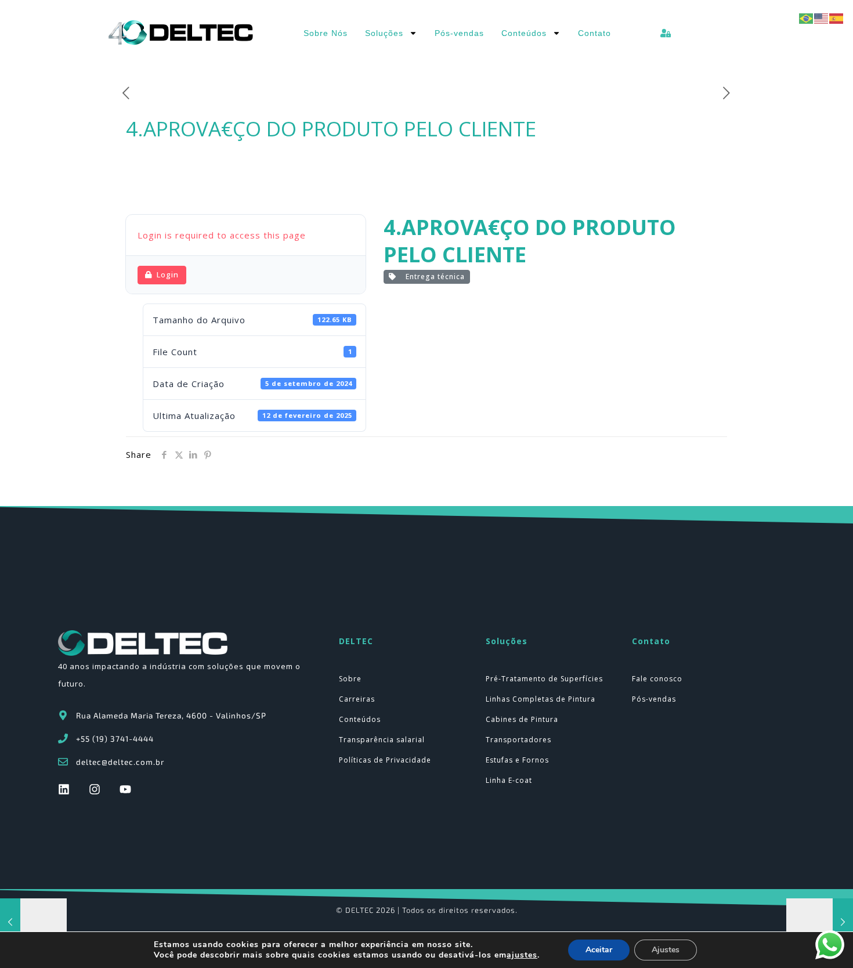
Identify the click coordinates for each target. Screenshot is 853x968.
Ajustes (665, 949)
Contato (594, 33)
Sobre (350, 679)
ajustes (522, 955)
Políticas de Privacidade (385, 760)
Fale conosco (657, 679)
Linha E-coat (509, 780)
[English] (821, 17)
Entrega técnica (433, 276)
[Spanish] (836, 17)
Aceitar (598, 949)
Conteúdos (524, 33)
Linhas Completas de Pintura (540, 699)
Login (168, 274)
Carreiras (357, 699)
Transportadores (518, 740)
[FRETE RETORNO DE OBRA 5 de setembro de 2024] (819, 921)
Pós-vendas (459, 33)
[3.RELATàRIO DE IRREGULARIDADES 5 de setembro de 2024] (33, 921)
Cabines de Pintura (522, 719)
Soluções (384, 33)
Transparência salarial (382, 740)
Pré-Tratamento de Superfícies (544, 679)
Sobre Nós (325, 33)
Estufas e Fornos (517, 760)
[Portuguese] (806, 17)
